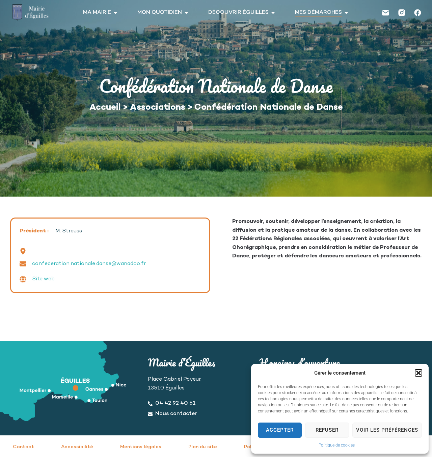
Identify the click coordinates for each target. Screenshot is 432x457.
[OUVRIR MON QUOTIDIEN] (186, 13)
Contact (23, 447)
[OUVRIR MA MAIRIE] (115, 13)
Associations (157, 107)
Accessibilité (77, 447)
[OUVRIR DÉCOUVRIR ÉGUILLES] (273, 13)
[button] (418, 373)
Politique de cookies (337, 445)
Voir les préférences (387, 430)
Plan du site (202, 447)
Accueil (104, 107)
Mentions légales (140, 447)
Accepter (280, 430)
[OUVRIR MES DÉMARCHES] (346, 13)
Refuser (327, 430)
